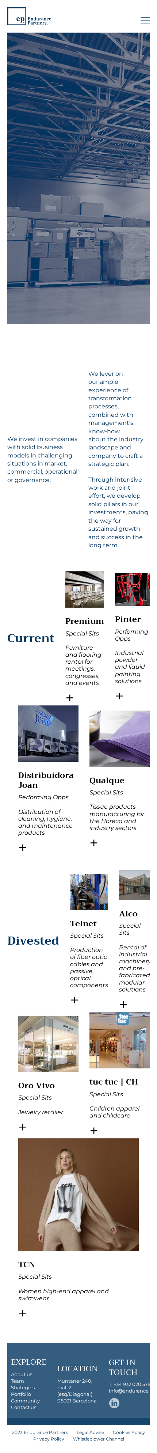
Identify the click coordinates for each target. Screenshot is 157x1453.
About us (21, 1374)
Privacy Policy (48, 1439)
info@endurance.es (132, 1391)
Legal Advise (90, 1432)
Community (25, 1401)
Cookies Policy (129, 1432)
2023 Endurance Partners (40, 1432)
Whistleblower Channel (98, 1439)
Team (17, 1381)
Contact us (23, 1407)
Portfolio (21, 1394)
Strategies (23, 1387)
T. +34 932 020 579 (130, 1384)
